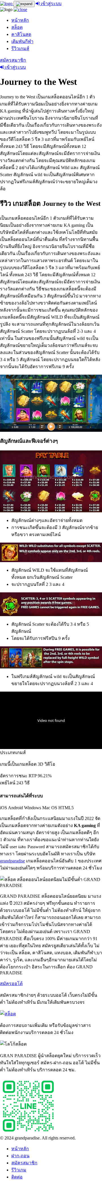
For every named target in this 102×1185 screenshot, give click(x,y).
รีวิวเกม (18, 1169)
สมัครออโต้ (11, 983)
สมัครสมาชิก (13, 60)
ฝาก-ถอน (20, 1155)
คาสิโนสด (21, 34)
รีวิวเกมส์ (20, 48)
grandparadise (12, 860)
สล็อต (17, 27)
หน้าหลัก (20, 20)
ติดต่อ (17, 1177)
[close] (20, 9)
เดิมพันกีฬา (22, 41)
